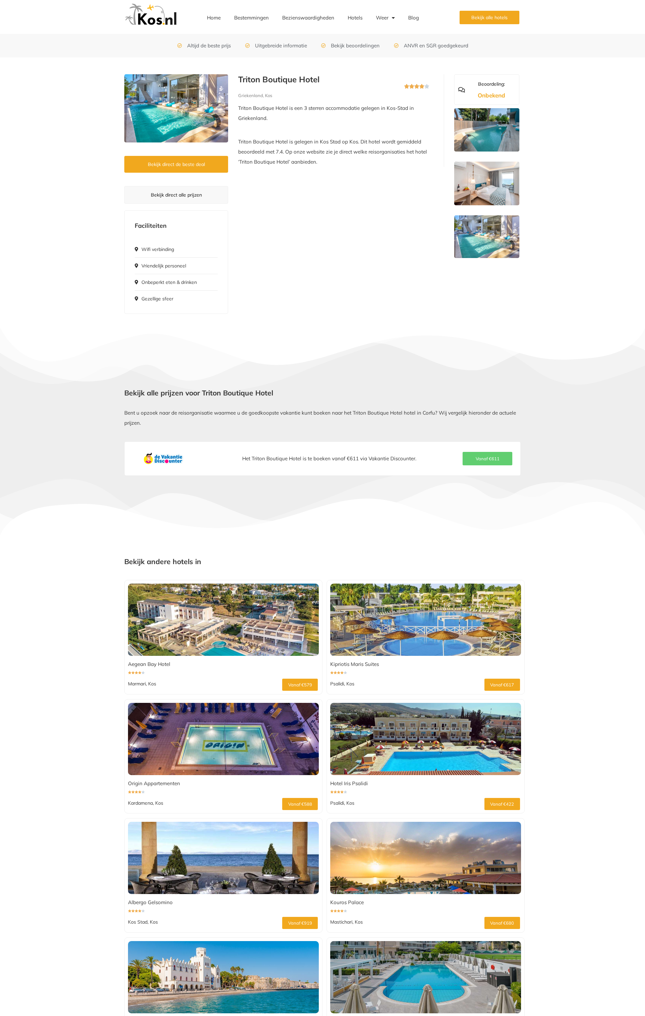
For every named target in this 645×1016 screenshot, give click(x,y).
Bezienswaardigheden (308, 17)
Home (214, 17)
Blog (413, 17)
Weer (382, 17)
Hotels (355, 17)
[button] (487, 458)
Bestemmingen (251, 17)
